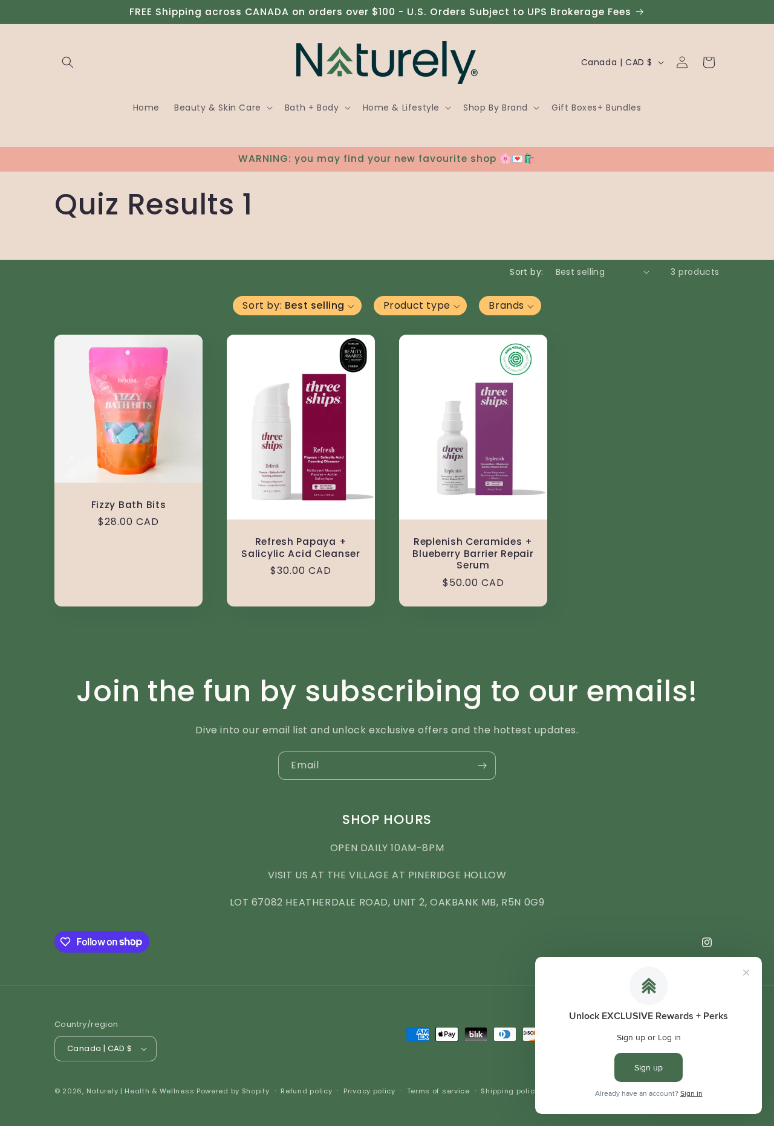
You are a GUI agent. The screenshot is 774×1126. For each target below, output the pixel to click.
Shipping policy (510, 1091)
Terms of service (438, 1091)
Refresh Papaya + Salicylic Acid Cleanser (300, 547)
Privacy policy (369, 1091)
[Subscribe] (482, 765)
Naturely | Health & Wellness (140, 1091)
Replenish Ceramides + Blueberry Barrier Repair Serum (472, 553)
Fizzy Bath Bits (128, 504)
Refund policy (306, 1091)
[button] (67, 62)
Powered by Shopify (233, 1091)
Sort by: (526, 272)
